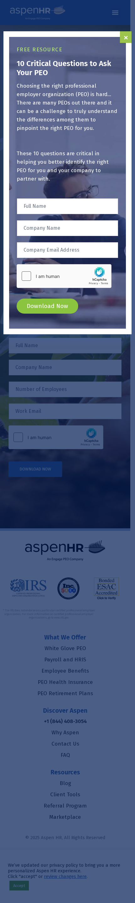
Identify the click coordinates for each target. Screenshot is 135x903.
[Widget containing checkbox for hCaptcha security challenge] (64, 276)
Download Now (47, 306)
